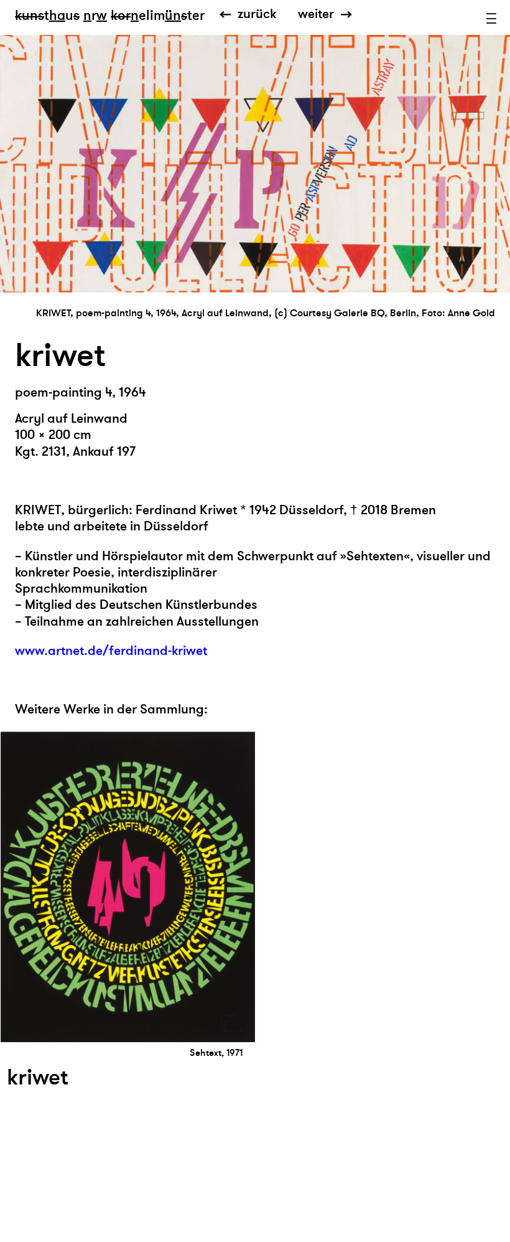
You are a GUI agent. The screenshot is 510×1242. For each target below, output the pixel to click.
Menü (491, 18)
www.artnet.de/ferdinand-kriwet (111, 650)
